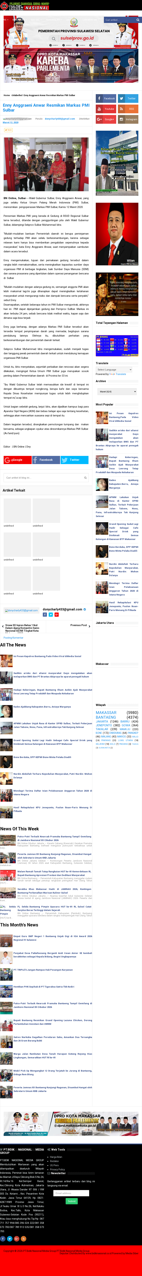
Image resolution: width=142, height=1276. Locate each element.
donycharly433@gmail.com (62, 609)
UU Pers (54, 1165)
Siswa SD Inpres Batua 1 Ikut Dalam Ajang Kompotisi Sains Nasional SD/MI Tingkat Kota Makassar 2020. (22, 629)
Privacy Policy (57, 1169)
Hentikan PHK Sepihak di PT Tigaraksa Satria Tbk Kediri (44, 986)
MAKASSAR (106, 712)
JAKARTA (102, 721)
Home (7, 95)
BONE (99, 733)
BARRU (125, 721)
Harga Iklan (56, 1157)
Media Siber (132, 1253)
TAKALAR (102, 729)
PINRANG (106, 740)
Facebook (46, 459)
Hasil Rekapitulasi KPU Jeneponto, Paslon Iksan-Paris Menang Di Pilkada (123, 606)
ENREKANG (115, 733)
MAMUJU (125, 729)
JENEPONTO (104, 725)
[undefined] (17, 511)
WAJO (135, 736)
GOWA (126, 725)
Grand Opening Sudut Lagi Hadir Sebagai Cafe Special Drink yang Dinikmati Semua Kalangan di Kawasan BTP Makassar (117, 531)
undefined (9, 526)
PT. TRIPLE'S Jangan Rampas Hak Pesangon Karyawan (43, 970)
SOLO (112, 744)
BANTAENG (106, 717)
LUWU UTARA (125, 740)
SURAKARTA (104, 748)
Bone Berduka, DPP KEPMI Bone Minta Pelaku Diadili (42, 757)
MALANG (106, 736)
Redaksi (54, 1161)
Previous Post (78, 625)
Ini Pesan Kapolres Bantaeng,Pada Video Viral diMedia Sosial (47, 656)
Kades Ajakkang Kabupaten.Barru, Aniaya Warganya (42, 706)
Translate (121, 374)
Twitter (74, 459)
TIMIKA (135, 744)
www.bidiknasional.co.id (99, 1253)
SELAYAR (100, 744)
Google (17, 459)
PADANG (123, 744)
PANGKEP (133, 733)
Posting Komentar (13, 637)
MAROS (121, 736)
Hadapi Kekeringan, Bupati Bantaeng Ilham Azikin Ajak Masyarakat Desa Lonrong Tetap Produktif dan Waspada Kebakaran (117, 465)
